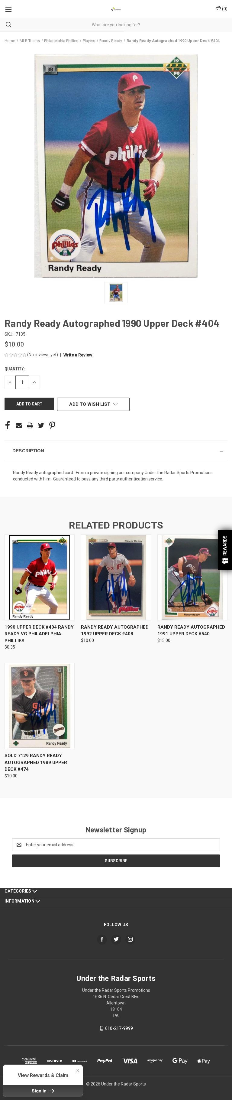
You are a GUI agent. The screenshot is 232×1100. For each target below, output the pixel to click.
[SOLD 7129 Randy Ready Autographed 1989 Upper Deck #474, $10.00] (39, 706)
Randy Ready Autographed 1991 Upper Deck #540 (191, 630)
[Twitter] (41, 425)
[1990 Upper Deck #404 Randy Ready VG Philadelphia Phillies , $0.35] (39, 577)
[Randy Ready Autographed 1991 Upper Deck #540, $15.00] (192, 577)
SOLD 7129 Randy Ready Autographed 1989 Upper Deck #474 (36, 762)
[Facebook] (8, 425)
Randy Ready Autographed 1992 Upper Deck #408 (115, 630)
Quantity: (15, 368)
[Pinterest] (52, 425)
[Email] (19, 425)
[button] (75, 355)
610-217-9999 (119, 1028)
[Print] (30, 425)
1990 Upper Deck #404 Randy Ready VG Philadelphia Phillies (39, 633)
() (224, 8)
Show (225, 550)
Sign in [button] (40, 1091)
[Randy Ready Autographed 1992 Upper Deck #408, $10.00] (116, 577)
